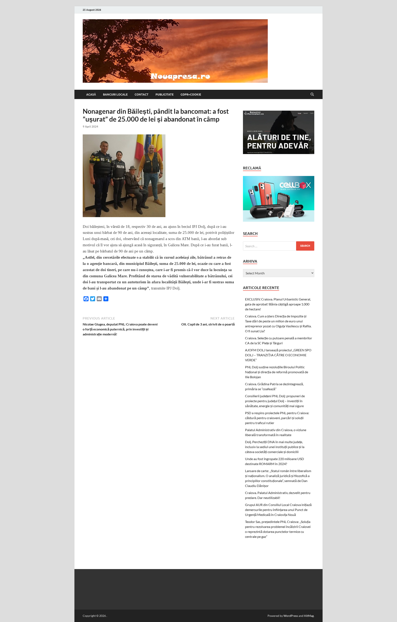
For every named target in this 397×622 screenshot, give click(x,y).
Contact (141, 94)
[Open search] (312, 94)
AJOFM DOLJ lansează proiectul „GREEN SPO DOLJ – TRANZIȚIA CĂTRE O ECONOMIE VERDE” (278, 355)
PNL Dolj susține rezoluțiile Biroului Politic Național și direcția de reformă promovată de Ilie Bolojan (276, 372)
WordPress (290, 615)
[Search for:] (278, 246)
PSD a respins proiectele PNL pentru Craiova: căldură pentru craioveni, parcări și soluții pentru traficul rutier (277, 418)
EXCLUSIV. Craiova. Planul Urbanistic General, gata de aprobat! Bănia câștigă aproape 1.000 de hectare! (278, 304)
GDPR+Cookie (191, 94)
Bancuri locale (115, 94)
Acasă (91, 94)
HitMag (309, 615)
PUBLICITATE (164, 94)
